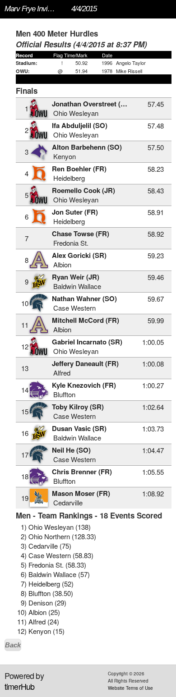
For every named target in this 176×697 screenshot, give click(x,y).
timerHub (20, 686)
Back (13, 645)
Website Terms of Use (130, 688)
